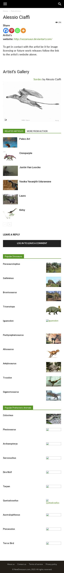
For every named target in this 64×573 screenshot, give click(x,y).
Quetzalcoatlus (10, 500)
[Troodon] (53, 381)
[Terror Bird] (53, 547)
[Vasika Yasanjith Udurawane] (10, 185)
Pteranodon (9, 529)
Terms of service (36, 564)
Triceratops (9, 306)
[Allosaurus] (53, 353)
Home (5, 11)
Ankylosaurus (9, 363)
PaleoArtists (16, 11)
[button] (60, 4)
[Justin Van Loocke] (10, 171)
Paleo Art (24, 138)
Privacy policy (51, 564)
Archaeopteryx (10, 444)
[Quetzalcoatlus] (53, 504)
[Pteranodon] (53, 533)
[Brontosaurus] (53, 296)
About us (11, 564)
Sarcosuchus (9, 458)
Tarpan (6, 486)
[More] (23, 30)
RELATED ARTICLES (14, 131)
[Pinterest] (11, 30)
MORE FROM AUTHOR (37, 131)
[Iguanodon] (53, 324)
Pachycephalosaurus (13, 335)
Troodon (7, 378)
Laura (22, 195)
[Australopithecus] (53, 518)
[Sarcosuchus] (53, 461)
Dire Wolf (7, 472)
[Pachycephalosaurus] (53, 339)
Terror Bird (8, 543)
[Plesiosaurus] (53, 433)
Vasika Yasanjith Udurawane (35, 181)
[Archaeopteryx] (53, 447)
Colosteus (8, 415)
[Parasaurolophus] (53, 268)
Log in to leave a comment (32, 243)
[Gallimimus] (53, 282)
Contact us (21, 564)
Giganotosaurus (11, 392)
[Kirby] (10, 213)
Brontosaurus (10, 292)
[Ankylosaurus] (53, 367)
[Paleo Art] (10, 142)
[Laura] (10, 199)
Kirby (22, 209)
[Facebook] (5, 30)
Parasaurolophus (11, 264)
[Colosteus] (53, 419)
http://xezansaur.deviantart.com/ (33, 39)
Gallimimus (8, 278)
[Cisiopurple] (10, 156)
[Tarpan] (53, 490)
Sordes (37, 79)
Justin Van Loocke (30, 167)
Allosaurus (8, 349)
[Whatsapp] (17, 30)
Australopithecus (11, 515)
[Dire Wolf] (53, 476)
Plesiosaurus (9, 429)
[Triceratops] (53, 310)
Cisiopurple (25, 153)
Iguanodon (8, 321)
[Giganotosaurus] (53, 395)
